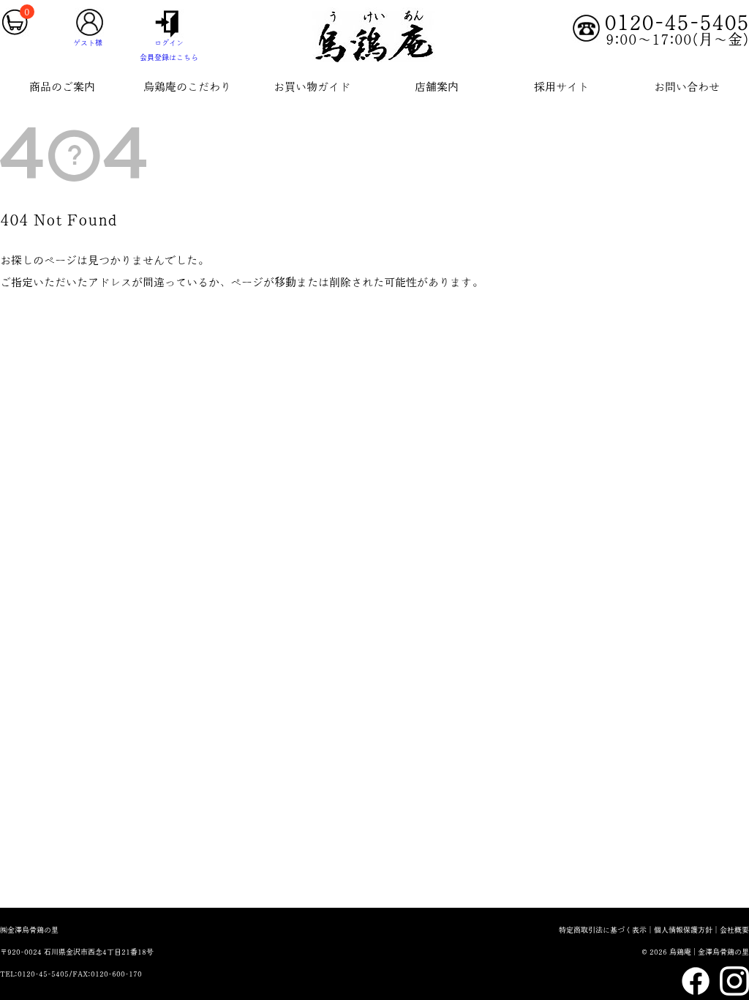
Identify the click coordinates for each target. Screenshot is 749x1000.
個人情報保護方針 (683, 929)
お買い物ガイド (312, 86)
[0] (14, 33)
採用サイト (561, 86)
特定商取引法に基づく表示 (603, 929)
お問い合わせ (687, 86)
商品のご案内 (62, 86)
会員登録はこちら (169, 57)
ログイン (169, 42)
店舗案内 (437, 86)
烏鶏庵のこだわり (187, 86)
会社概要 (734, 929)
